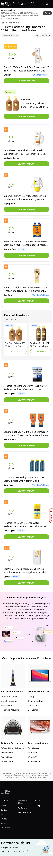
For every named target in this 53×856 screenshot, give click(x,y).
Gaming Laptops (35, 701)
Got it (47, 13)
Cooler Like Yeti (8, 761)
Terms (3, 823)
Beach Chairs (7, 757)
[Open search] (47, 4)
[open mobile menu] (50, 3)
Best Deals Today (25, 812)
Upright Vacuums (9, 701)
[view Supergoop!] (12, 184)
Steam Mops (7, 705)
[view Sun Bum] (12, 103)
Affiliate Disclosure (10, 35)
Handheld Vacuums (10, 709)
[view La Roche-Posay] (12, 138)
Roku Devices (34, 748)
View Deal (16, 351)
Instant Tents (7, 752)
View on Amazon (26, 80)
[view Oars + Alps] (12, 465)
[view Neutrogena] (12, 374)
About (3, 805)
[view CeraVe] (12, 557)
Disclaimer (5, 827)
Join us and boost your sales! (14, 851)
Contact (4, 810)
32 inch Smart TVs (36, 761)
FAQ (2, 814)
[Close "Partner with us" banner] (51, 841)
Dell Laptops (34, 709)
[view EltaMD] (13, 55)
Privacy (4, 819)
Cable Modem (34, 705)
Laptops (31, 696)
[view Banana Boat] (12, 229)
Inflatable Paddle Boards (12, 748)
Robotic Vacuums (9, 696)
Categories (39, 805)
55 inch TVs (33, 752)
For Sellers (22, 808)
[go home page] (6, 4)
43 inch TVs (33, 757)
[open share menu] (37, 35)
